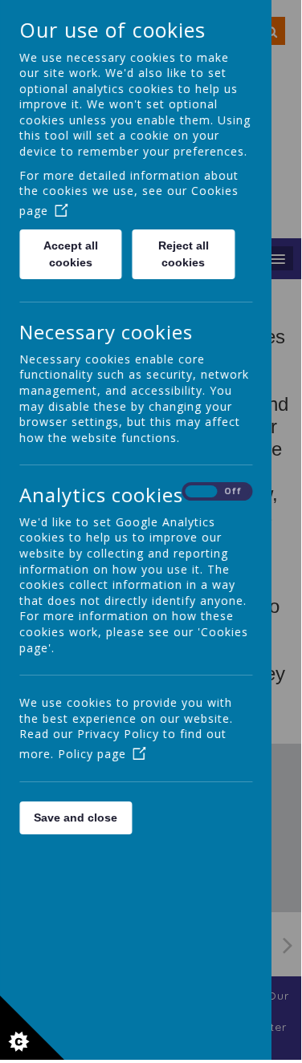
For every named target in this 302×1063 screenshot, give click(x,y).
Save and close (75, 817)
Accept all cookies (70, 254)
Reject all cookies (183, 254)
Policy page (92, 753)
